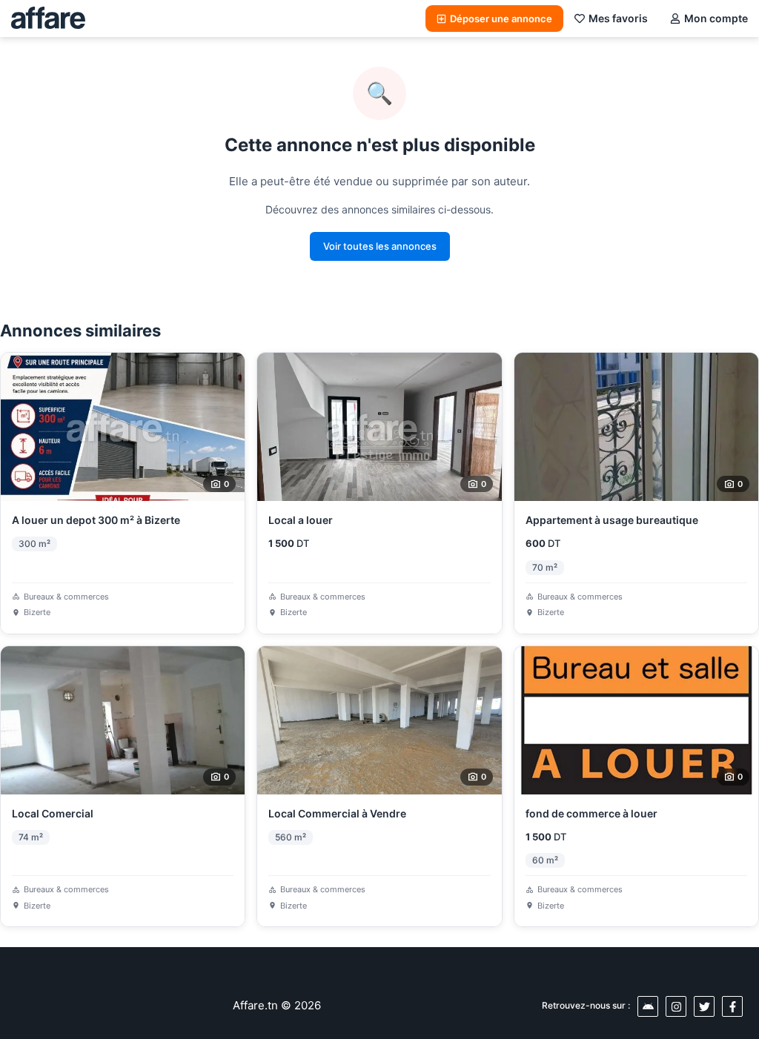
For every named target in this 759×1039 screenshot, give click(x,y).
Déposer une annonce (501, 18)
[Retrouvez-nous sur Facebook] (732, 1006)
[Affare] (48, 18)
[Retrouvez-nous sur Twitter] (704, 1006)
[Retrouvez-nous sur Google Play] (647, 1006)
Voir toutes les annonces (380, 246)
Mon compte (716, 18)
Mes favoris (618, 18)
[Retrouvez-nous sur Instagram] (676, 1006)
